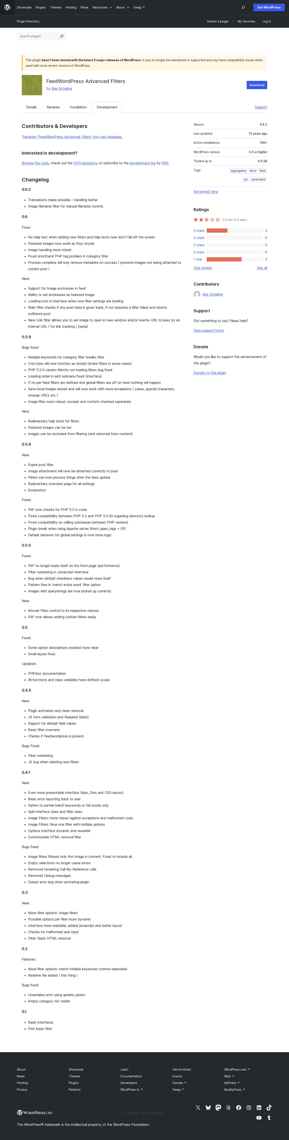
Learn (124, 1069)
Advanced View (206, 191)
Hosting (22, 1083)
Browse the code (35, 163)
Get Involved (182, 1069)
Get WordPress (269, 7)
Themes (74, 1076)
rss (246, 179)
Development (107, 107)
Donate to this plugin (210, 373)
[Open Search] (243, 7)
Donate (180, 1083)
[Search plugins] (62, 36)
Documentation (131, 1076)
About (21, 1069)
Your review (203, 268)
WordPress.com (237, 1069)
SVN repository (85, 163)
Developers (129, 1083)
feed (263, 170)
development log (143, 163)
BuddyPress (234, 1089)
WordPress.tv (132, 1089)
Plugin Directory (28, 21)
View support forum (209, 330)
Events (177, 1076)
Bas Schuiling (62, 88)
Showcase (76, 1069)
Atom (253, 170)
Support (261, 107)
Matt (229, 1076)
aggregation (238, 170)
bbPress (232, 1083)
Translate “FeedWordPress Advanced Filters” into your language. (72, 137)
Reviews (53, 107)
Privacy (22, 1089)
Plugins (74, 1083)
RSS (165, 163)
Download (256, 85)
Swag (178, 1089)
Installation (78, 107)
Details (31, 107)
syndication (258, 179)
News (21, 1076)
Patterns (75, 1089)
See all (262, 268)
